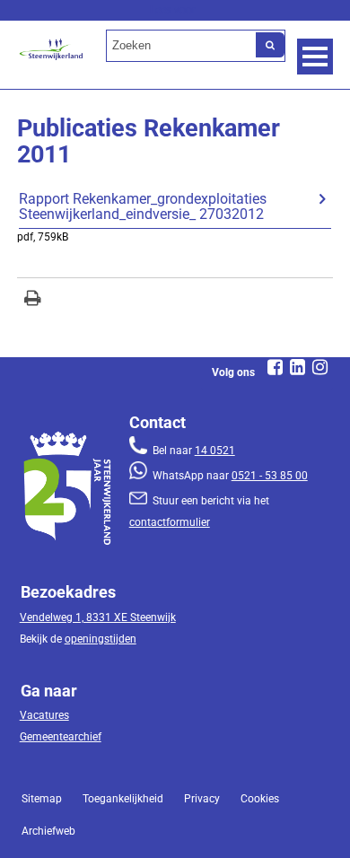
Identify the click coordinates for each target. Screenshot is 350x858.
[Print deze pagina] (33, 300)
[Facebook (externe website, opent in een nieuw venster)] (275, 367)
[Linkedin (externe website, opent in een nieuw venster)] (298, 367)
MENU (315, 56)
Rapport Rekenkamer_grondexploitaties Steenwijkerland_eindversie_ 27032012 (143, 206)
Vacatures (44, 715)
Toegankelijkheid (123, 798)
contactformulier (169, 522)
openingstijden (100, 639)
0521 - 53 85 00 (270, 475)
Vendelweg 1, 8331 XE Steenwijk (98, 617)
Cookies (260, 798)
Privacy (202, 798)
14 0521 (215, 450)
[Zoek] (270, 44)
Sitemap (42, 798)
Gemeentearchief (60, 737)
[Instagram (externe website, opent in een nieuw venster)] (320, 367)
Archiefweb (48, 831)
